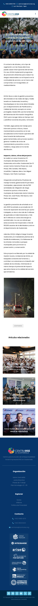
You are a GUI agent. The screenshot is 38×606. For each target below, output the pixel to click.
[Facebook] (13, 593)
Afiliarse (19, 503)
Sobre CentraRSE (19, 477)
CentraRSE (18, 326)
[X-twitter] (25, 593)
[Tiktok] (29, 593)
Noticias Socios (19, 31)
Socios (19, 500)
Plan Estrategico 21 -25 (19, 485)
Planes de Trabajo (19, 483)
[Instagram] (17, 593)
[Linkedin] (9, 593)
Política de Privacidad (19, 505)
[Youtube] (21, 593)
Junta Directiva (19, 480)
